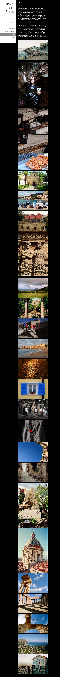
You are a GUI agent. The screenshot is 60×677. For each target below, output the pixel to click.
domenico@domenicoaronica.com (25, 9)
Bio (14, 25)
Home (13, 22)
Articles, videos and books (9, 31)
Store (13, 34)
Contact (13, 37)
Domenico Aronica (10, 7)
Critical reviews (11, 28)
